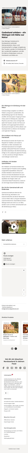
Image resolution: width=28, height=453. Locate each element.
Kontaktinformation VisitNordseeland (14, 401)
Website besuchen (11, 60)
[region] (14, 227)
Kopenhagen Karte (9, 422)
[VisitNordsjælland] (8, 375)
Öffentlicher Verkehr (9, 420)
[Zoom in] (24, 290)
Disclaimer (7, 436)
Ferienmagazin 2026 (9, 403)
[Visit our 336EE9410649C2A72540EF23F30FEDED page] (16, 368)
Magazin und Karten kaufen (11, 409)
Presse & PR (7, 411)
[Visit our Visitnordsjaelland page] (12, 368)
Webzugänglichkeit (9, 438)
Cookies (6, 434)
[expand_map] (23, 270)
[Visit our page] (3, 368)
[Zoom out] (24, 294)
